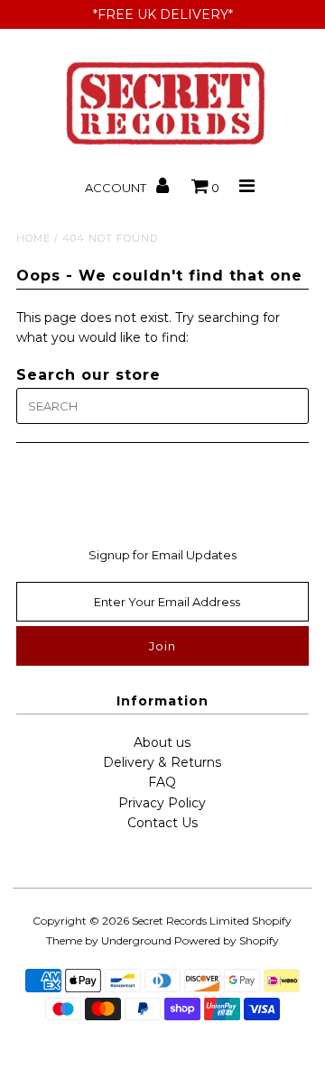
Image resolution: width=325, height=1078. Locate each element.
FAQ (162, 782)
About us (162, 742)
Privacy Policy (162, 803)
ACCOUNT (117, 187)
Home (33, 238)
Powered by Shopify (226, 940)
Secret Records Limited (190, 920)
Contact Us (162, 823)
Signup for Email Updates (162, 555)
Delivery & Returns (162, 762)
